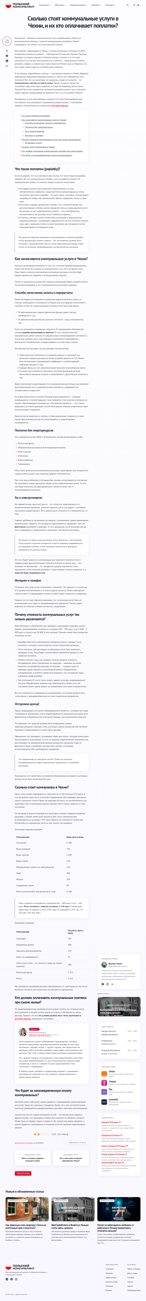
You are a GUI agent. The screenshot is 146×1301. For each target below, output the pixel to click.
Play (110, 1089)
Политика (109, 1286)
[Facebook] (103, 984)
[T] (112, 984)
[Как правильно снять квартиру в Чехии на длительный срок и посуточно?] (27, 1209)
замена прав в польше (111, 1162)
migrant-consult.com (109, 1034)
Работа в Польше (107, 1200)
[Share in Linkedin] (6, 60)
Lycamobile (113, 1099)
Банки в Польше (61, 1200)
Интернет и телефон (34, 135)
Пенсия (130, 1282)
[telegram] (7, 1279)
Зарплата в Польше (109, 1122)
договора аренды (60, 105)
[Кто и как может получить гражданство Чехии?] (71, 1158)
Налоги (130, 1286)
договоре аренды (23, 1018)
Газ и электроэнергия (34, 131)
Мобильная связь (133, 1290)
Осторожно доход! (33, 142)
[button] (128, 5)
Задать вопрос (111, 1277)
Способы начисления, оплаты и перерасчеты (45, 123)
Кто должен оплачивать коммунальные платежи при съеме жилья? (52, 151)
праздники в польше (110, 1135)
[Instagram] (107, 984)
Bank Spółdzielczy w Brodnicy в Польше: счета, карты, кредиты (118, 1011)
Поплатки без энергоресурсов (39, 127)
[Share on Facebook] (6, 55)
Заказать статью (112, 1282)
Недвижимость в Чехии (77, 1143)
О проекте (109, 1269)
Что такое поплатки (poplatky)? (36, 115)
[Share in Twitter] (6, 50)
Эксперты (109, 1273)
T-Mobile (112, 1081)
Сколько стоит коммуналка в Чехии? (38, 147)
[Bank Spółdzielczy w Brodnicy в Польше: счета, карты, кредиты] (119, 1006)
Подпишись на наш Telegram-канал (39, 1035)
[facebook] (11, 1279)
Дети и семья (132, 1273)
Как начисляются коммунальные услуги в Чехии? (44, 120)
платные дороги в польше (113, 1154)
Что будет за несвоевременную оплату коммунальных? (47, 155)
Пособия (130, 1277)
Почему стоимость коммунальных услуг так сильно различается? (51, 139)
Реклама (109, 1290)
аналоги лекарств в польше (113, 1146)
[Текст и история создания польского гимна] (32, 1158)
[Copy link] (6, 66)
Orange (112, 1071)
